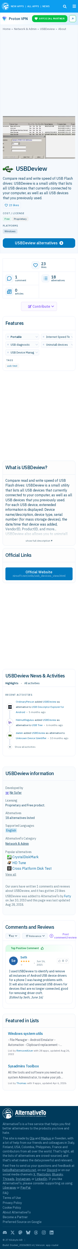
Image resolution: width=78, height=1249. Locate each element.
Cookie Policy (12, 1207)
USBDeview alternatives (36, 242)
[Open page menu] (74, 6)
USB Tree (37, 725)
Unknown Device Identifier (31, 738)
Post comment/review (65, 936)
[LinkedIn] (51, 1232)
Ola (32, 1138)
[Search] (65, 6)
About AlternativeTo (17, 1212)
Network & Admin (17, 844)
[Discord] (5, 1232)
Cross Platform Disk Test (32, 868)
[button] (12, 205)
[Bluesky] (28, 1232)
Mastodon (44, 1174)
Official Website (39, 574)
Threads (8, 1179)
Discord (52, 1170)
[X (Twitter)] (12, 1232)
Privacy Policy (12, 1203)
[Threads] (36, 1232)
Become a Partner (15, 1217)
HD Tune (19, 863)
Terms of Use (12, 1198)
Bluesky (57, 1174)
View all (10, 874)
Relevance (35, 936)
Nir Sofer (16, 793)
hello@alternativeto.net (19, 1170)
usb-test (12, 365)
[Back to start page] (5, 6)
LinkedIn (41, 1179)
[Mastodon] (20, 1232)
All (12, 936)
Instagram (23, 1179)
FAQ (5, 1193)
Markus (46, 1138)
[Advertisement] (39, 74)
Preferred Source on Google (22, 1222)
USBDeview (49, 701)
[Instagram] (44, 1232)
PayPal (25, 1187)
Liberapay (9, 1187)
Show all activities (25, 746)
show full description (39, 540)
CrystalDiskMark (25, 857)
